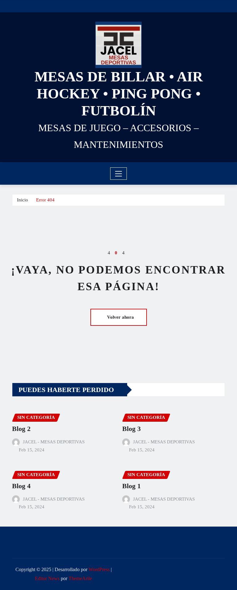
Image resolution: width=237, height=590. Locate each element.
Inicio (22, 199)
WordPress (99, 569)
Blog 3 (131, 429)
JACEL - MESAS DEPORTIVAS (54, 441)
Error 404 (45, 199)
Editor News (47, 578)
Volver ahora (120, 317)
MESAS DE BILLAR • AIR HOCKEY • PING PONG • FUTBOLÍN (119, 93)
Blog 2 (21, 429)
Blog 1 (131, 486)
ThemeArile (80, 578)
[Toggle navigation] (118, 173)
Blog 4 (21, 486)
